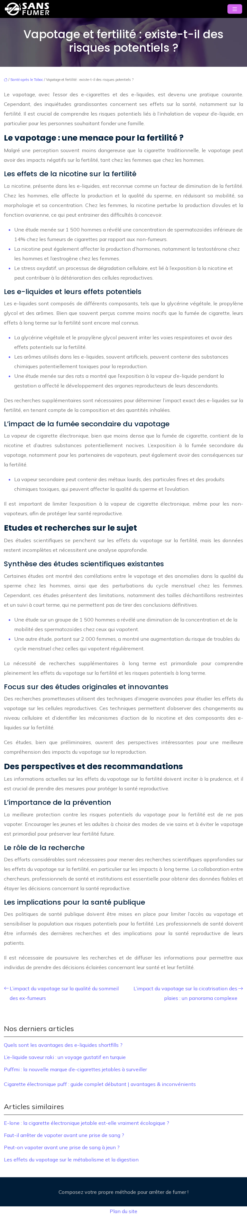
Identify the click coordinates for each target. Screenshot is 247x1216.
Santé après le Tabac (26, 79)
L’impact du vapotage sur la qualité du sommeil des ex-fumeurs (64, 993)
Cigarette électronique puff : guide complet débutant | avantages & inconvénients (100, 1084)
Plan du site (123, 1211)
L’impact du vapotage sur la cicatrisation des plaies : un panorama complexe (185, 993)
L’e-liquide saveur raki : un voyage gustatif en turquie (65, 1057)
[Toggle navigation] (234, 9)
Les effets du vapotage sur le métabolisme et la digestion (71, 1159)
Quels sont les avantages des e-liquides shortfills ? (63, 1045)
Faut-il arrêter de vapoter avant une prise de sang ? (64, 1135)
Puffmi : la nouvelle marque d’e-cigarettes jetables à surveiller (75, 1069)
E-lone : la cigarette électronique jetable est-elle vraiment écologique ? (86, 1123)
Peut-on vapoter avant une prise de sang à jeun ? (62, 1147)
